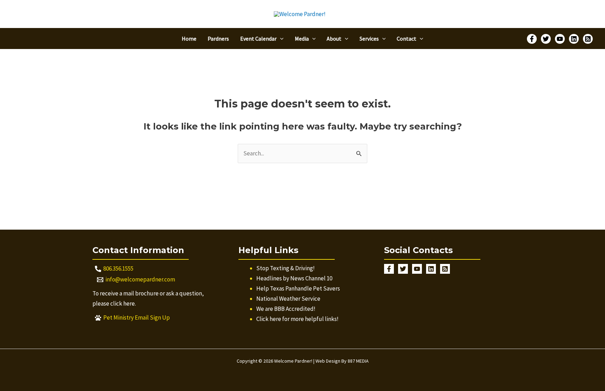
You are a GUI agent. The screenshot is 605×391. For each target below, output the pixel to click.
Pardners (218, 38)
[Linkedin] (574, 39)
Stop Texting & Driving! (285, 268)
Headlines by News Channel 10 (294, 278)
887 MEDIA (358, 361)
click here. (123, 303)
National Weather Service (288, 298)
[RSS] (588, 39)
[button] (280, 38)
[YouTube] (560, 39)
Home (189, 38)
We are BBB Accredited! (285, 309)
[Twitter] (546, 39)
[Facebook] (532, 39)
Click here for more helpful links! (297, 319)
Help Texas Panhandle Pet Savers (298, 288)
